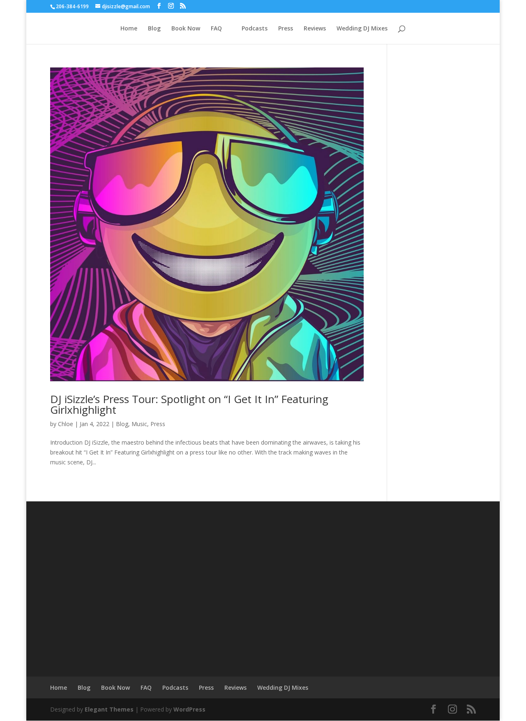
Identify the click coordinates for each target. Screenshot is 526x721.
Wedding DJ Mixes (362, 29)
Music (139, 424)
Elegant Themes (109, 709)
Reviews (315, 29)
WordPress (189, 709)
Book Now (185, 29)
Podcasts (255, 29)
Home (128, 29)
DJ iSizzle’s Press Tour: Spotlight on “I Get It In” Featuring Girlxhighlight (189, 404)
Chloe (65, 424)
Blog (154, 29)
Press (285, 29)
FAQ (216, 29)
